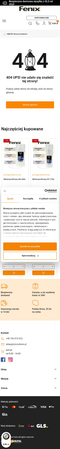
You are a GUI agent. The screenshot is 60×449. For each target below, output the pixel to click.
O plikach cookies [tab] (48, 198)
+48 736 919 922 (14, 338)
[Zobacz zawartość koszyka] (50, 23)
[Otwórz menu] (4, 21)
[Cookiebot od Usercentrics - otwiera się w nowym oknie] (44, 191)
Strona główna (30, 104)
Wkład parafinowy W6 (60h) (14, 179)
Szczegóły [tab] (28, 198)
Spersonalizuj (28, 255)
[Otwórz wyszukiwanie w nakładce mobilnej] (30, 23)
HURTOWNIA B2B (41, 18)
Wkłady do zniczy (15, 175)
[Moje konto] (44, 23)
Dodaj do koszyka (14, 272)
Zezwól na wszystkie (30, 246)
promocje (6, 175)
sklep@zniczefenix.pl (16, 344)
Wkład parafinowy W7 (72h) (43, 179)
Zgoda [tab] (10, 198)
